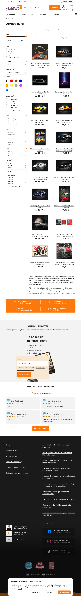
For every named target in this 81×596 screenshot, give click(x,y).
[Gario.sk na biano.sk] (52, 566)
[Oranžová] (8, 86)
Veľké (17, 167)
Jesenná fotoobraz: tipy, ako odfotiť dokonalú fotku (55, 493)
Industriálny (16, 119)
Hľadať (55, 8)
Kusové (17, 132)
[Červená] (12, 81)
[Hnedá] (17, 81)
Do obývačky (17, 99)
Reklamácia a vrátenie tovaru (17, 473)
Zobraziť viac (40, 428)
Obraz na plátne (17, 72)
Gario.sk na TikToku (61, 551)
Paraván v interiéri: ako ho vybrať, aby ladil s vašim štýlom (58, 514)
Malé (17, 163)
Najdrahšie (61, 30)
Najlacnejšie (50, 30)
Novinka (17, 53)
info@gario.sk (19, 539)
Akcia (17, 51)
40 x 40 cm (17, 177)
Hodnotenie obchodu (40, 386)
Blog (25, 2)
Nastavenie (36, 592)
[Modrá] (21, 81)
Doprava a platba (17, 2)
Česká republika (35, 574)
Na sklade (16, 49)
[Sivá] (17, 86)
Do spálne (17, 103)
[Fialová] (21, 86)
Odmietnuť (50, 592)
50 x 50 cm (17, 181)
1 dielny (17, 142)
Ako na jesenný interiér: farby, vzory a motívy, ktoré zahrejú (56, 469)
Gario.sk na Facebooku (61, 531)
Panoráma (16, 154)
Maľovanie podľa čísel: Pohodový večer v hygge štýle (57, 506)
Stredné (17, 165)
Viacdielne (16, 134)
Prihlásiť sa (24, 374)
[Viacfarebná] (8, 90)
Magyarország (50, 574)
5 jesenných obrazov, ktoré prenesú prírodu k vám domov (58, 477)
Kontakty (32, 2)
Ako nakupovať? (12, 456)
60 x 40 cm (17, 183)
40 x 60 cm (17, 179)
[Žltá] (12, 86)
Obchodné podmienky (14, 462)
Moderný (17, 121)
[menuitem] (11, 14)
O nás (7, 2)
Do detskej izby (17, 105)
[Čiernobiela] (8, 81)
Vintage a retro (17, 125)
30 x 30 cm (17, 175)
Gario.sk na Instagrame (61, 541)
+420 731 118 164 (20, 533)
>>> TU (20, 589)
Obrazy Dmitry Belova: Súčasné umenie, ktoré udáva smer (57, 454)
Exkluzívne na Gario (17, 57)
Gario (17, 65)
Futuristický (17, 123)
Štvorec (17, 156)
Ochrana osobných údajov (15, 467)
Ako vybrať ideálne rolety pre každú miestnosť (55, 446)
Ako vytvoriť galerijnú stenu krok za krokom (58, 499)
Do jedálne (17, 101)
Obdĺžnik (17, 152)
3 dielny (16, 144)
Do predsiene (17, 107)
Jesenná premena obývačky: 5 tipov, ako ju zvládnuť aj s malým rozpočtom (58, 485)
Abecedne (34, 34)
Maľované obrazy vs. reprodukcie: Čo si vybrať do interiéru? (57, 462)
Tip (17, 55)
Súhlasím (65, 592)
